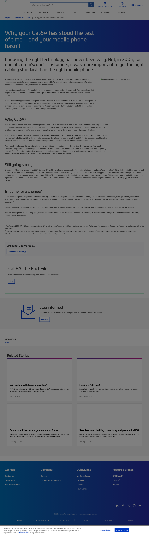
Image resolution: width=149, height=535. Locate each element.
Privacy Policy (23, 533)
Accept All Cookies (122, 530)
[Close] (145, 530)
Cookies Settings (105, 530)
